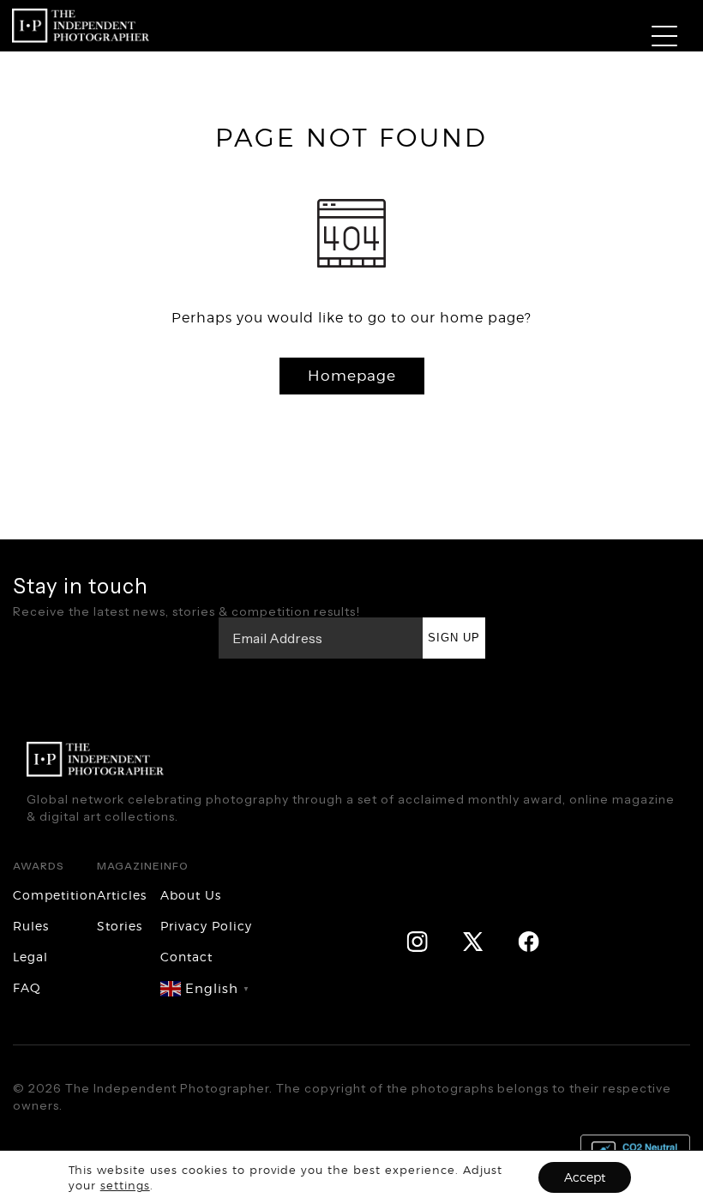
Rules (31, 925)
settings (125, 1185)
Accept (584, 1177)
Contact (186, 956)
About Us (190, 895)
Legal (30, 956)
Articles (122, 895)
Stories (119, 925)
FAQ (27, 987)
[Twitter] (473, 940)
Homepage (352, 375)
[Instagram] (417, 940)
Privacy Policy (206, 925)
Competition (55, 895)
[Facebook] (528, 940)
